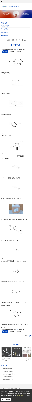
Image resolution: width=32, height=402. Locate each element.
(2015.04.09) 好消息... (8, 379)
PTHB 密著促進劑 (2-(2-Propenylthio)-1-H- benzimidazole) (13, 304)
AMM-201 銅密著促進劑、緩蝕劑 (11, 198)
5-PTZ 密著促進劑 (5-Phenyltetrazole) (12, 282)
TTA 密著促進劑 (6, 114)
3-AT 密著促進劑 (6, 135)
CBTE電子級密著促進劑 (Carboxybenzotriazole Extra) (15, 326)
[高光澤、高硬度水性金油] (6, 352)
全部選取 (12, 51)
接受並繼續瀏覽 (6, 399)
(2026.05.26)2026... (8, 369)
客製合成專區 (5, 35)
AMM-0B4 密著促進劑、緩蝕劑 (10, 178)
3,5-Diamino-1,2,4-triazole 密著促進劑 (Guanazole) (12, 157)
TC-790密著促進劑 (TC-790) (9, 240)
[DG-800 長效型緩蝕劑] (26, 352)
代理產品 (4, 32)
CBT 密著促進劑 (6, 73)
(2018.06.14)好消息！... (9, 371)
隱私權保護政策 (21, 395)
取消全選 (19, 51)
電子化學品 (5, 29)
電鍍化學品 (5, 26)
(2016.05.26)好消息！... (9, 376)
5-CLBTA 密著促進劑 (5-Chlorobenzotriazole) (14, 261)
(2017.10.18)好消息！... (9, 374)
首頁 (8, 40)
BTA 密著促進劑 (6, 93)
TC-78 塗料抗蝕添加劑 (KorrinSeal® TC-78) (14, 219)
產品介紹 (14, 40)
